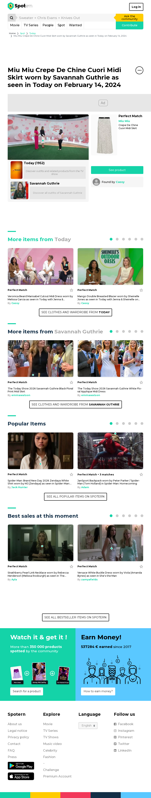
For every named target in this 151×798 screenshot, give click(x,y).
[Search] (12, 18)
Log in (136, 7)
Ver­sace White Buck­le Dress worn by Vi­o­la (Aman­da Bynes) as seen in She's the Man (109, 574)
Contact (14, 744)
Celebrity (50, 750)
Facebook (125, 724)
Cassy (120, 182)
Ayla (14, 579)
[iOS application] (21, 776)
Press (12, 757)
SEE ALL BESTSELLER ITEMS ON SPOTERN (75, 617)
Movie (14, 25)
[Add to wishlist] (71, 290)
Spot (61, 25)
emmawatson (20, 395)
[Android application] (21, 765)
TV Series (31, 25)
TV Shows (51, 737)
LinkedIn (125, 750)
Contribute (129, 25)
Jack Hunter (19, 487)
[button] (111, 239)
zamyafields (89, 579)
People (47, 25)
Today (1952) (34, 163)
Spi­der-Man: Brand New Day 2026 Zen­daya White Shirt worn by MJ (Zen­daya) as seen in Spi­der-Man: (40, 482)
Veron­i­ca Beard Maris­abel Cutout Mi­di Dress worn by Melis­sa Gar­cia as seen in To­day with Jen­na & (40, 298)
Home (12, 33)
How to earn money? (98, 691)
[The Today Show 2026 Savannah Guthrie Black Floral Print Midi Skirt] (41, 358)
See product (117, 170)
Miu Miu (124, 121)
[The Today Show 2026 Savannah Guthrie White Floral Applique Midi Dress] (110, 358)
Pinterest (125, 737)
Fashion (49, 757)
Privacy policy (18, 737)
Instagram (126, 731)
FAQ (11, 750)
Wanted (75, 25)
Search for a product (27, 691)
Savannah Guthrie (45, 183)
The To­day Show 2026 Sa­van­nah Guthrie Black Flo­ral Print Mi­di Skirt (40, 390)
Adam (85, 487)
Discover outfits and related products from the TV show (55, 173)
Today (32, 33)
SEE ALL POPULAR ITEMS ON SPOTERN (76, 496)
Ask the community (130, 17)
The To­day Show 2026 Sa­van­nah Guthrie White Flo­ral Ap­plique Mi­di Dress (109, 390)
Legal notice (17, 731)
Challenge (51, 770)
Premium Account (57, 776)
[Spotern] (20, 7)
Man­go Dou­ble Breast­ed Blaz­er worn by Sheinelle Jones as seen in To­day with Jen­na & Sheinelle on (108, 298)
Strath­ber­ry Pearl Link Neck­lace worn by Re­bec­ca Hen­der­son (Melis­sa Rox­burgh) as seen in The (38, 574)
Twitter (123, 744)
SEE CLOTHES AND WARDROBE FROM (75, 312)
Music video (52, 744)
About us (15, 724)
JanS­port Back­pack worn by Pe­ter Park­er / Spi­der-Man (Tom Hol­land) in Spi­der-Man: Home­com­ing (108, 482)
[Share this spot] (139, 70)
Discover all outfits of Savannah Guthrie (57, 192)
